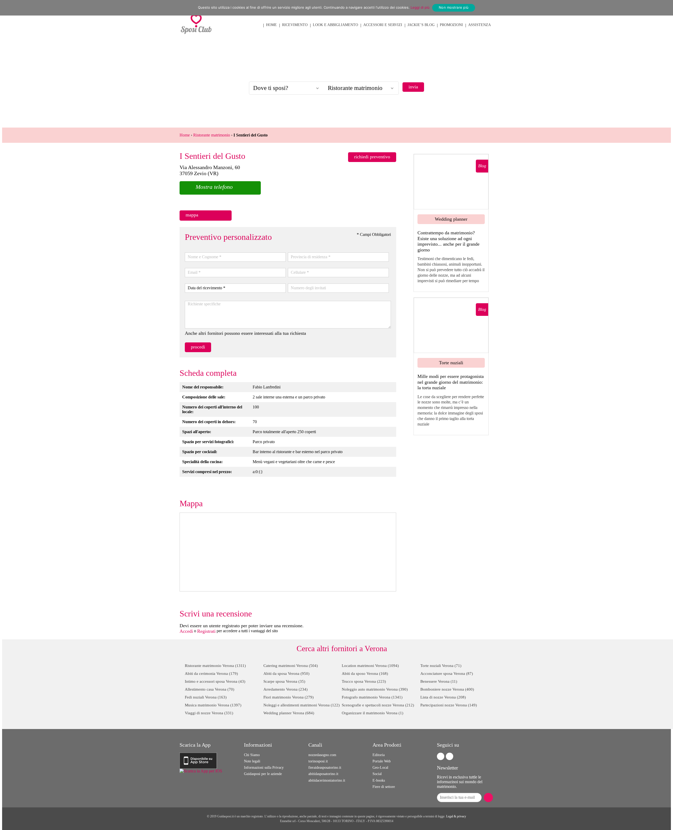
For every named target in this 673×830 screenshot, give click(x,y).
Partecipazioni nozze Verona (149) (448, 705)
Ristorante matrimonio (211, 135)
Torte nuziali (451, 362)
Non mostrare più (453, 7)
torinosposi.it (318, 761)
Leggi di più (420, 7)
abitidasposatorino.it (323, 774)
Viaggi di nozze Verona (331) (209, 713)
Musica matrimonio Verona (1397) (213, 705)
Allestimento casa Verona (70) (209, 689)
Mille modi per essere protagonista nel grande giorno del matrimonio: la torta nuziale (450, 382)
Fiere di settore (384, 787)
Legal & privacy (456, 816)
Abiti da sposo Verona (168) (365, 673)
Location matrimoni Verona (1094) (370, 666)
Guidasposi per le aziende (263, 774)
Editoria (379, 755)
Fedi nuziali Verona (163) (206, 697)
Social (377, 774)
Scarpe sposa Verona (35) (284, 681)
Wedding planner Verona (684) (288, 713)
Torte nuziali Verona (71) (440, 666)
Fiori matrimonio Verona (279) (288, 697)
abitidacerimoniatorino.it (326, 780)
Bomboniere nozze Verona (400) (447, 689)
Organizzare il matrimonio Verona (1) (372, 713)
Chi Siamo (252, 755)
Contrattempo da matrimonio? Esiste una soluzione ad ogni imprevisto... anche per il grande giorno (448, 241)
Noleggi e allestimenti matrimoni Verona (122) (301, 705)
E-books (379, 780)
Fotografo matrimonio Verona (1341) (372, 697)
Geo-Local (380, 768)
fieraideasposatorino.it (324, 768)
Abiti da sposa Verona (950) (286, 673)
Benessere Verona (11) (438, 681)
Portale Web (382, 761)
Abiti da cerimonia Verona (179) (211, 673)
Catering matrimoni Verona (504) (290, 666)
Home (185, 135)
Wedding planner (451, 219)
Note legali (252, 761)
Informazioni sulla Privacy (264, 768)
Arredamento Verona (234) (285, 689)
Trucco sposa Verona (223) (364, 681)
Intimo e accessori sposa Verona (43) (215, 681)
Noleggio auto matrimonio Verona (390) (375, 689)
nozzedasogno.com (322, 755)
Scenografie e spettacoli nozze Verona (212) (378, 705)
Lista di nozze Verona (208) (443, 697)
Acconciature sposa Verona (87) (446, 673)
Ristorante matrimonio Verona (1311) (215, 666)
